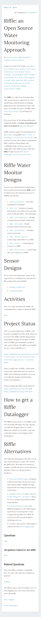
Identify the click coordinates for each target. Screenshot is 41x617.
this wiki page (28, 126)
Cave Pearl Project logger (19, 506)
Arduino (9, 135)
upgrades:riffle (21, 80)
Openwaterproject (16, 202)
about (14, 7)
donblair (7, 60)
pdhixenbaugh (23, 57)
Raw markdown (31, 12)
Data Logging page (27, 527)
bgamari (21, 60)
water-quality (19, 69)
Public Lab (7, 7)
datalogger (19, 75)
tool (12, 75)
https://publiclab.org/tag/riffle (16, 389)
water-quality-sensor (22, 72)
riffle (26, 75)
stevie (15, 57)
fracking (7, 75)
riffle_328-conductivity (18, 217)
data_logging (9, 599)
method (31, 80)
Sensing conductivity (17, 287)
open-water (18, 77)
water (28, 69)
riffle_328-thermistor (17, 237)
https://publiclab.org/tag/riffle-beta (18, 392)
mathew (14, 60)
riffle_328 (13, 208)
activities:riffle (9, 80)
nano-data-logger (11, 606)
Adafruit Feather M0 (17, 494)
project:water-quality (12, 89)
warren (9, 57)
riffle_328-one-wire (17, 250)
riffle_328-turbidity (16, 230)
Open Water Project (12, 111)
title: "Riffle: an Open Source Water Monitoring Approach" (19, 12)
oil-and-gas (16, 83)
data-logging (29, 77)
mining (11, 69)
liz (30, 57)
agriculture (30, 66)
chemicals (8, 83)
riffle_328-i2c (14, 243)
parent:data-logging (19, 86)
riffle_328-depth (15, 224)
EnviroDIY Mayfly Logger (18, 479)
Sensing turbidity (15, 291)
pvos (6, 69)
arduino (7, 582)
